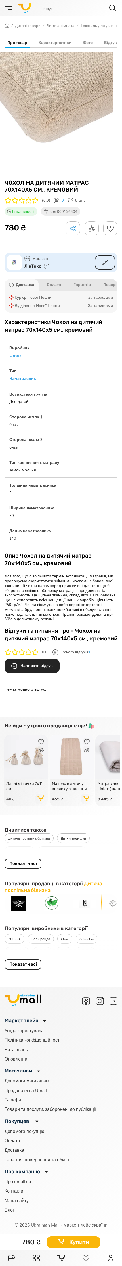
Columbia (86, 939)
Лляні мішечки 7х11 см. (24, 786)
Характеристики (55, 42)
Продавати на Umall (26, 1090)
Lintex (63, 952)
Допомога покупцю (24, 1131)
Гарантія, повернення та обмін (37, 1159)
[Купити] (40, 799)
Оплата (12, 1140)
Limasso (42, 952)
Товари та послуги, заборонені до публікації (50, 1109)
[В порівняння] (41, 749)
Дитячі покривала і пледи (61, 851)
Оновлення (16, 1059)
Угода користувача (24, 1030)
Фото (88, 42)
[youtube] (113, 1001)
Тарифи (13, 1100)
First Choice (17, 952)
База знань (16, 1049)
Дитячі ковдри (19, 851)
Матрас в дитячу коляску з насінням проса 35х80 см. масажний (71, 786)
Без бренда (40, 939)
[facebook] (86, 1001)
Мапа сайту (17, 1200)
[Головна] (11, 1258)
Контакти (14, 1191)
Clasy (65, 939)
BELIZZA (14, 939)
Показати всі (23, 863)
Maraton (85, 952)
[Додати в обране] (110, 228)
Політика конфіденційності (33, 1040)
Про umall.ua (18, 1181)
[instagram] (100, 1001)
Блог (9, 1210)
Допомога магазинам (27, 1081)
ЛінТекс (32, 266)
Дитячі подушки (73, 838)
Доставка (14, 1150)
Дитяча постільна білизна (29, 838)
